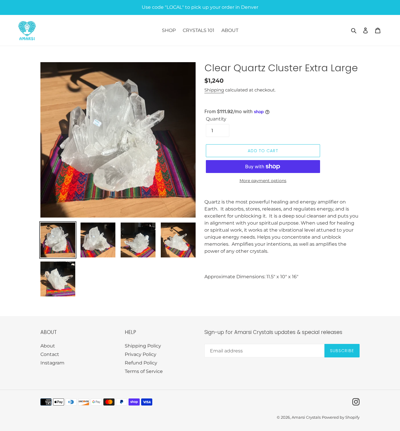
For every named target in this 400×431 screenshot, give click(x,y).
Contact (49, 354)
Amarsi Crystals (306, 417)
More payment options (263, 180)
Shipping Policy (143, 346)
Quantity (216, 119)
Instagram (52, 363)
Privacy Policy (140, 354)
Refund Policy (141, 363)
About (47, 346)
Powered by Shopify (341, 417)
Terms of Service (144, 371)
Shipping (214, 90)
